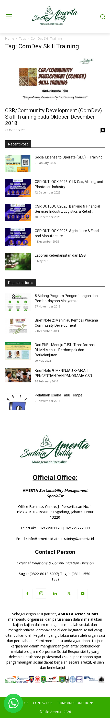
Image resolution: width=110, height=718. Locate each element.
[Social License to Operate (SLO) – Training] (18, 163)
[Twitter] (69, 594)
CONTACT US (42, 703)
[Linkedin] (55, 594)
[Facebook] (27, 594)
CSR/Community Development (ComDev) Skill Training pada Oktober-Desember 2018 (53, 116)
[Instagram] (41, 593)
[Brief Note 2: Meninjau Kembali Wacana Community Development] (18, 326)
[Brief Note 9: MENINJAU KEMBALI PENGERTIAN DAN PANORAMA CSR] (18, 375)
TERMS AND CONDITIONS (75, 703)
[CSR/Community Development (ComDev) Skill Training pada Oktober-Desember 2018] (55, 79)
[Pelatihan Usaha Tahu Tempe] (18, 401)
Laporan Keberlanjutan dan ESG (60, 255)
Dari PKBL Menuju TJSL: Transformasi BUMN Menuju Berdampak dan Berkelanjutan (65, 350)
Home (9, 38)
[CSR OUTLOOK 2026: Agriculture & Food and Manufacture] (18, 237)
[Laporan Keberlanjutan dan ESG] (18, 261)
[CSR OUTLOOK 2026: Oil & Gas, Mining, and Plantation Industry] (18, 188)
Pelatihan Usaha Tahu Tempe (58, 395)
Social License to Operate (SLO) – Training (69, 157)
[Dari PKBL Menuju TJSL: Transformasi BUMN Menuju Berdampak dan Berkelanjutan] (18, 351)
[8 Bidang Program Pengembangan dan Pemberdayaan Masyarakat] (18, 302)
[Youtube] (83, 594)
